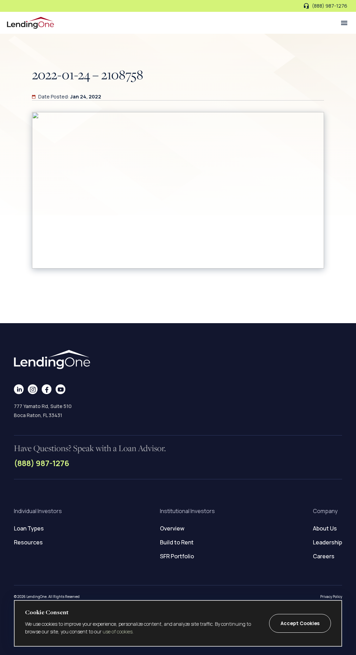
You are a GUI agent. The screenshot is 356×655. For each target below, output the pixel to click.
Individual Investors (38, 511)
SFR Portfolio (177, 556)
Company (325, 511)
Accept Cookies (300, 623)
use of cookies (117, 631)
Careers (323, 556)
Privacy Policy (331, 596)
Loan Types (29, 528)
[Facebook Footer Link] (47, 389)
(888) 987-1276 (41, 463)
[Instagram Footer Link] (33, 389)
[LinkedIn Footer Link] (19, 389)
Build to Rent (177, 542)
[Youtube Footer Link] (61, 389)
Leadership (327, 542)
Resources (28, 542)
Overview (172, 528)
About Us (325, 528)
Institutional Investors (187, 511)
